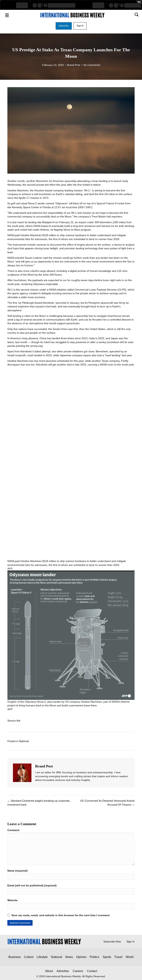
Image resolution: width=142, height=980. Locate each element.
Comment (13, 830)
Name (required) (17, 870)
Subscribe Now (112, 941)
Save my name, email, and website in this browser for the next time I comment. (60, 915)
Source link (13, 720)
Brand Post (73, 64)
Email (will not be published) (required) (32, 885)
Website (12, 900)
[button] (64, 26)
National (24, 741)
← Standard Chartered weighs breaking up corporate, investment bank (38, 802)
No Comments (91, 64)
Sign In (130, 941)
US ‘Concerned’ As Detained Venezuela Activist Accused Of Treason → (107, 802)
